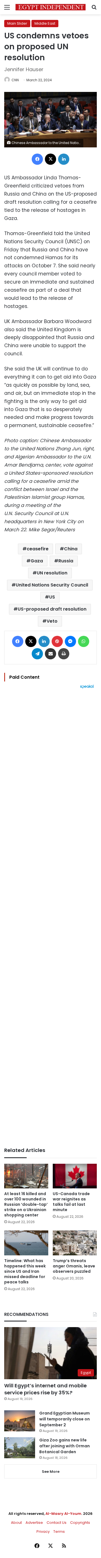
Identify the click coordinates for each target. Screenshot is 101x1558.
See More (50, 1471)
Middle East (45, 23)
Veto (52, 621)
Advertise (34, 1522)
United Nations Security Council (52, 585)
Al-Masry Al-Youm (63, 1513)
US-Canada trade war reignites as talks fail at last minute (71, 1201)
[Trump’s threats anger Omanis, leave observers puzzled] (75, 1242)
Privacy (43, 1531)
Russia (65, 561)
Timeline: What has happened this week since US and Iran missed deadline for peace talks (25, 1271)
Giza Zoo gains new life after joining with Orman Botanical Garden (64, 1446)
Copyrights (80, 1522)
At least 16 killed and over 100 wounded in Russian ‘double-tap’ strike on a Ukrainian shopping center (26, 1204)
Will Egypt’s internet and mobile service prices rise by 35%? (45, 1389)
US (52, 597)
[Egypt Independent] (50, 7)
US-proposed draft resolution (52, 609)
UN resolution (52, 573)
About (16, 1522)
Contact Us (56, 1522)
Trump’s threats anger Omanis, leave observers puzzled (74, 1266)
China (70, 549)
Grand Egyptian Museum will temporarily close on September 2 (64, 1419)
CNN (15, 80)
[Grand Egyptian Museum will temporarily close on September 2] (19, 1420)
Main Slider (17, 23)
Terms (59, 1531)
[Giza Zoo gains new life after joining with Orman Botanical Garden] (19, 1447)
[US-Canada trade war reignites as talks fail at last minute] (75, 1176)
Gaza (37, 561)
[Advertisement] (50, 918)
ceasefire (38, 549)
